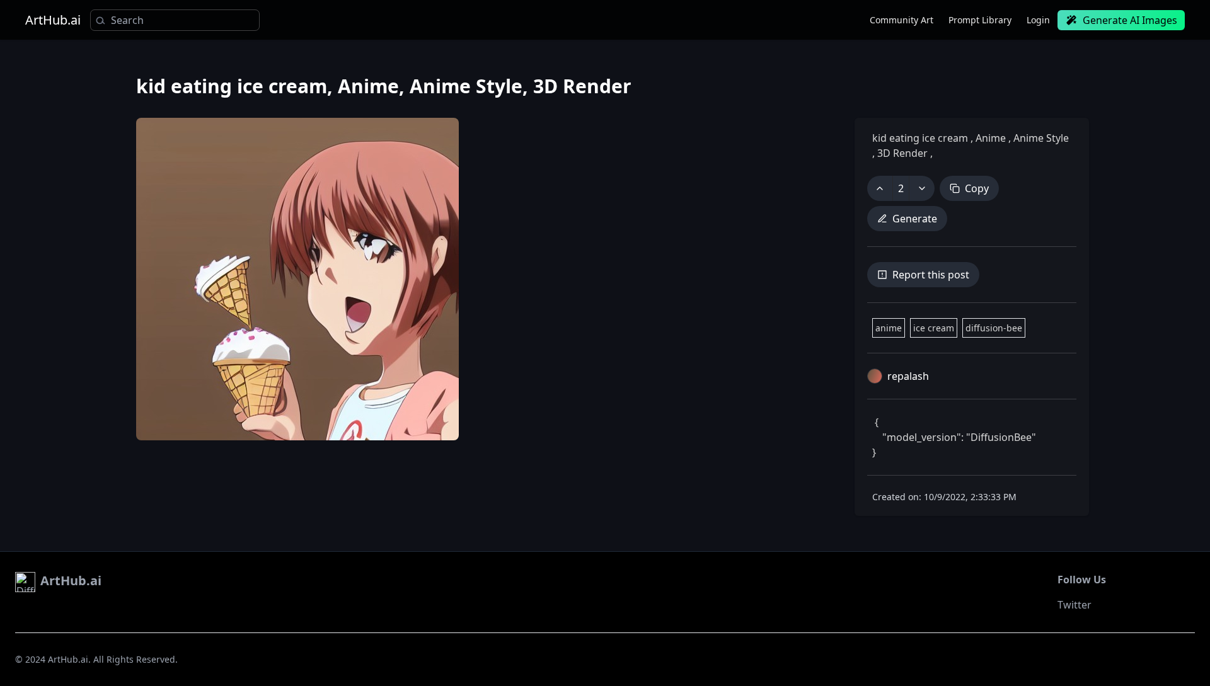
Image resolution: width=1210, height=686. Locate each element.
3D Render (902, 153)
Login (1038, 20)
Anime (990, 138)
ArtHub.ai (53, 20)
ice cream (933, 328)
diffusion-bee (993, 328)
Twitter (1074, 605)
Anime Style (1040, 138)
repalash (908, 376)
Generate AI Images (1130, 20)
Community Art (901, 20)
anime (888, 328)
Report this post (930, 275)
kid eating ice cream (921, 138)
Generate (914, 219)
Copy (977, 188)
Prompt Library (979, 20)
